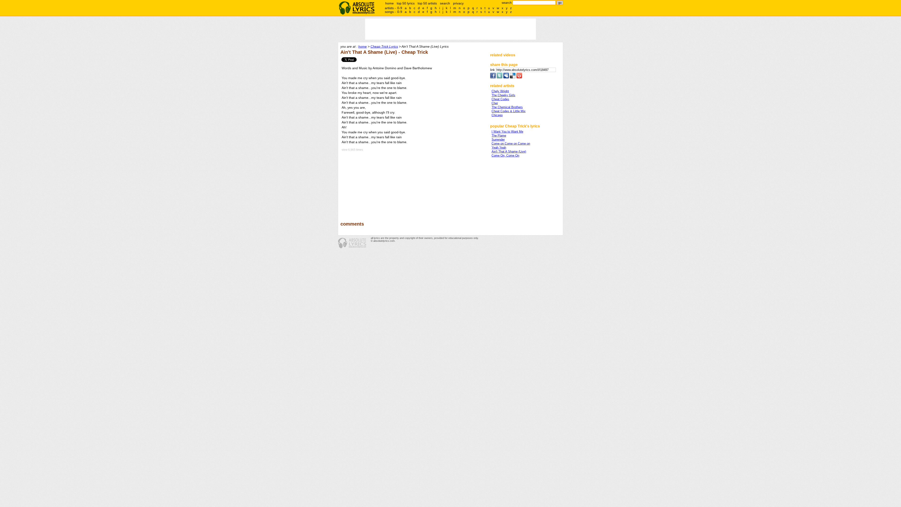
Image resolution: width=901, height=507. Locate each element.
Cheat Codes (500, 99)
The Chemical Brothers (507, 107)
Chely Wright (500, 91)
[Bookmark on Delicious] (512, 77)
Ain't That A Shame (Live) (509, 151)
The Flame (499, 135)
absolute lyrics (356, 7)
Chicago (497, 115)
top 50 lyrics (406, 3)
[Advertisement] (413, 183)
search (445, 3)
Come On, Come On (505, 155)
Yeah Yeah (499, 147)
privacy (458, 3)
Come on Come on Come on (511, 143)
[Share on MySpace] (506, 77)
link (493, 70)
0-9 (399, 8)
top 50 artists (427, 3)
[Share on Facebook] (493, 77)
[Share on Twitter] (499, 77)
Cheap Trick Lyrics (384, 46)
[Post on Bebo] (519, 77)
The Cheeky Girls (503, 95)
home (389, 3)
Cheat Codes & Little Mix (509, 111)
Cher (495, 103)
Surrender (498, 139)
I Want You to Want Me (507, 131)
